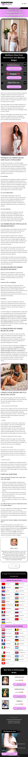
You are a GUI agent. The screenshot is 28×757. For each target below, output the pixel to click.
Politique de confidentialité (14, 723)
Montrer (16, 565)
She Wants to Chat (9, 731)
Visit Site (19, 684)
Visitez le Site (14, 69)
